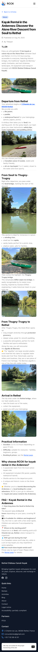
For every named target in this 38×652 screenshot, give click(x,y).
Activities (5, 594)
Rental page (28, 455)
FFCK (4, 621)
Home (4, 588)
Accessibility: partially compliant (14, 610)
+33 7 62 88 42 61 (11, 637)
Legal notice (6, 607)
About (4, 601)
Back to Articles (10, 12)
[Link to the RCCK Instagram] (6, 578)
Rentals (4, 591)
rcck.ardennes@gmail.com (14, 634)
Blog (3, 597)
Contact (5, 604)
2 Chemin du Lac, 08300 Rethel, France (19, 631)
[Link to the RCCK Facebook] (3, 578)
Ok (33, 647)
